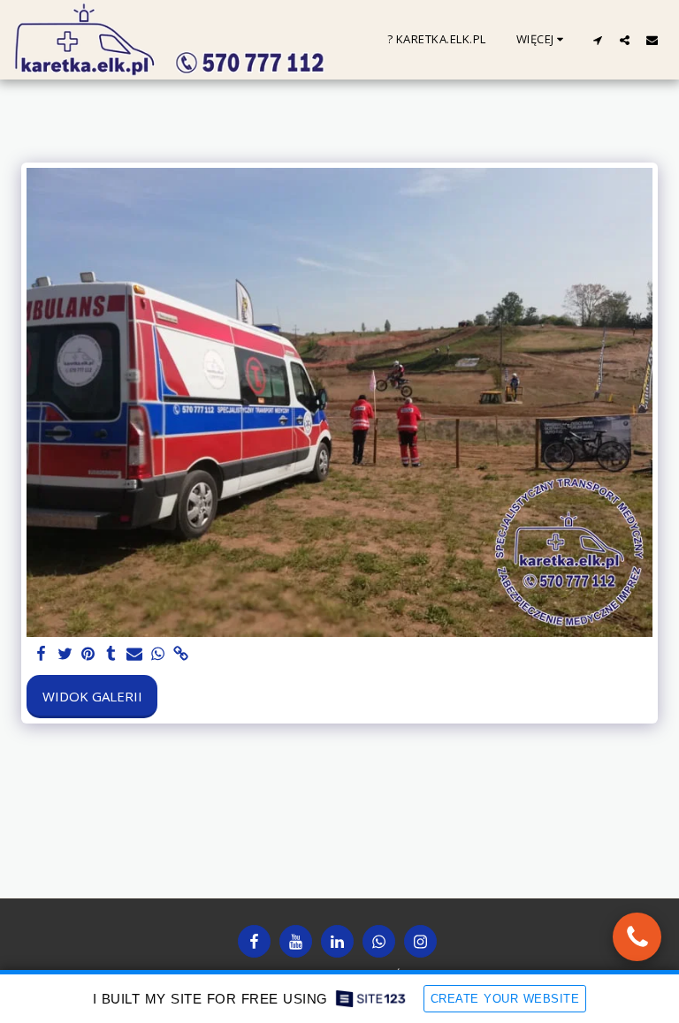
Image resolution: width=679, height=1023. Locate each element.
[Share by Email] (134, 654)
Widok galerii (92, 696)
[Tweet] (65, 654)
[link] (180, 654)
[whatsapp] (157, 654)
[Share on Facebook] (42, 654)
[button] (597, 40)
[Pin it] (88, 654)
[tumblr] (111, 654)
